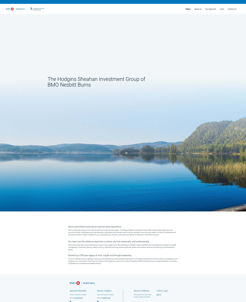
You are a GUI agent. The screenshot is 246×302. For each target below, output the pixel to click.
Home (188, 9)
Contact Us (232, 9)
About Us (198, 9)
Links (222, 9)
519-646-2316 (78, 298)
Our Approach (210, 9)
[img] (123, 105)
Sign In (158, 295)
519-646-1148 (105, 298)
